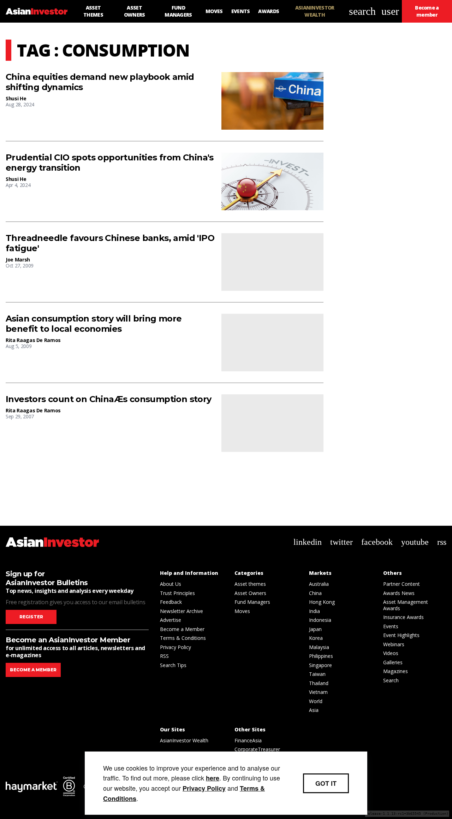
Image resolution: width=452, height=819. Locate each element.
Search (391, 680)
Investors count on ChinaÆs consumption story (109, 399)
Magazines (395, 671)
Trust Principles (177, 593)
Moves (242, 611)
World (315, 701)
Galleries (393, 662)
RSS (164, 656)
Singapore (320, 665)
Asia (314, 710)
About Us (170, 584)
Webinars (393, 644)
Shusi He (16, 98)
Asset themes (250, 584)
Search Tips (173, 665)
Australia (319, 584)
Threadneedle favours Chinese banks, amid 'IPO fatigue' (110, 243)
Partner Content (401, 584)
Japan (315, 629)
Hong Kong (322, 602)
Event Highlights (401, 635)
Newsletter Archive (181, 611)
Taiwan (317, 674)
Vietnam (318, 692)
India (314, 611)
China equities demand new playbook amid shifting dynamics (100, 82)
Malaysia (319, 647)
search (362, 11)
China (315, 593)
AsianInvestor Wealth (184, 740)
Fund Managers (252, 602)
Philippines (321, 656)
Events (390, 626)
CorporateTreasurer (257, 749)
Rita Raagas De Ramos (33, 340)
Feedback (171, 602)
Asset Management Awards (405, 605)
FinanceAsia (248, 740)
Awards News (399, 593)
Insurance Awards (403, 617)
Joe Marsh (18, 259)
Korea (316, 638)
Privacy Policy (175, 647)
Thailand (318, 683)
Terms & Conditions (183, 638)
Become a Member (182, 629)
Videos (390, 653)
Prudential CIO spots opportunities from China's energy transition (110, 163)
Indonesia (320, 620)
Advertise (170, 620)
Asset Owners (250, 593)
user (390, 11)
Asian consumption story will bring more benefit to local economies (94, 324)
